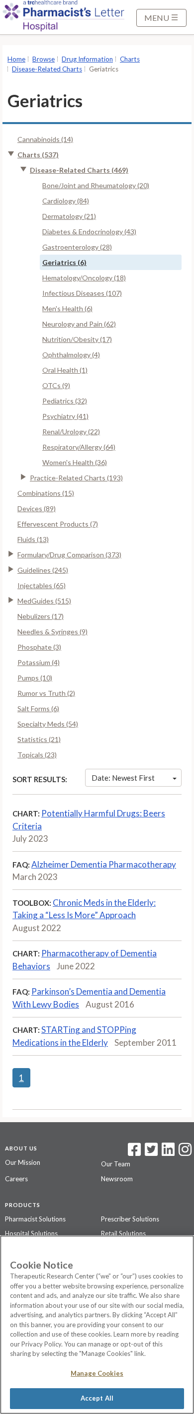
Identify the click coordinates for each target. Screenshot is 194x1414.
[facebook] (134, 1152)
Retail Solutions (123, 1233)
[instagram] (185, 1152)
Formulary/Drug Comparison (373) (69, 554)
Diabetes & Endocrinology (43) (89, 231)
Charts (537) (38, 154)
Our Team (115, 1164)
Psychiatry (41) (65, 416)
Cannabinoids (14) (45, 139)
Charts (130, 59)
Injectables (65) (41, 585)
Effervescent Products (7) (57, 524)
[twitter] (150, 1152)
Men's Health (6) (67, 308)
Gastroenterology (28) (77, 247)
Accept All (97, 1398)
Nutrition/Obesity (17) (77, 339)
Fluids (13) (33, 539)
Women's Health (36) (74, 462)
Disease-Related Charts (47, 69)
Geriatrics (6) (64, 262)
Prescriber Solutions (130, 1219)
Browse (43, 59)
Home (16, 59)
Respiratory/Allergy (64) (78, 447)
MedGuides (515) (44, 601)
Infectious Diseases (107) (82, 293)
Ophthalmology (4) (71, 354)
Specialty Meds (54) (47, 724)
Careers (16, 1179)
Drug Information (87, 59)
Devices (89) (36, 508)
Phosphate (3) (39, 647)
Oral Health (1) (65, 370)
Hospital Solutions (31, 1233)
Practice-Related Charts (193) (76, 477)
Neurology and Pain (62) (79, 324)
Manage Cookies (97, 1373)
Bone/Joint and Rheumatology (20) (95, 185)
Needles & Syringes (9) (52, 631)
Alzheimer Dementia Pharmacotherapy (103, 864)
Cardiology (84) (65, 201)
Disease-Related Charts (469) (79, 170)
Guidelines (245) (42, 570)
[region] (97, 1324)
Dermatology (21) (69, 216)
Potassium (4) (38, 662)
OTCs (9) (56, 385)
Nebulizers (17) (40, 616)
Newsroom (117, 1179)
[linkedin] (168, 1152)
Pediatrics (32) (64, 401)
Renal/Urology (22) (71, 431)
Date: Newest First (123, 777)
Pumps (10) (34, 677)
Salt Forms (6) (38, 708)
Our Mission (22, 1162)
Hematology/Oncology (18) (84, 277)
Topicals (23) (37, 754)
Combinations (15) (45, 493)
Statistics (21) (39, 739)
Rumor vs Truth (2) (46, 693)
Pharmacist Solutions (35, 1219)
